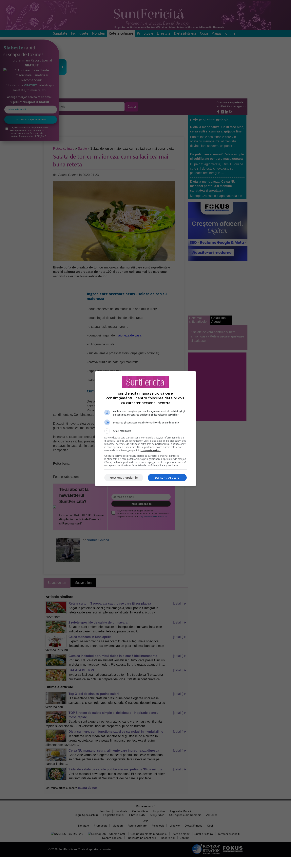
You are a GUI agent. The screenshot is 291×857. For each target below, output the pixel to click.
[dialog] (145, 428)
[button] (145, 431)
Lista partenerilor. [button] (151, 450)
